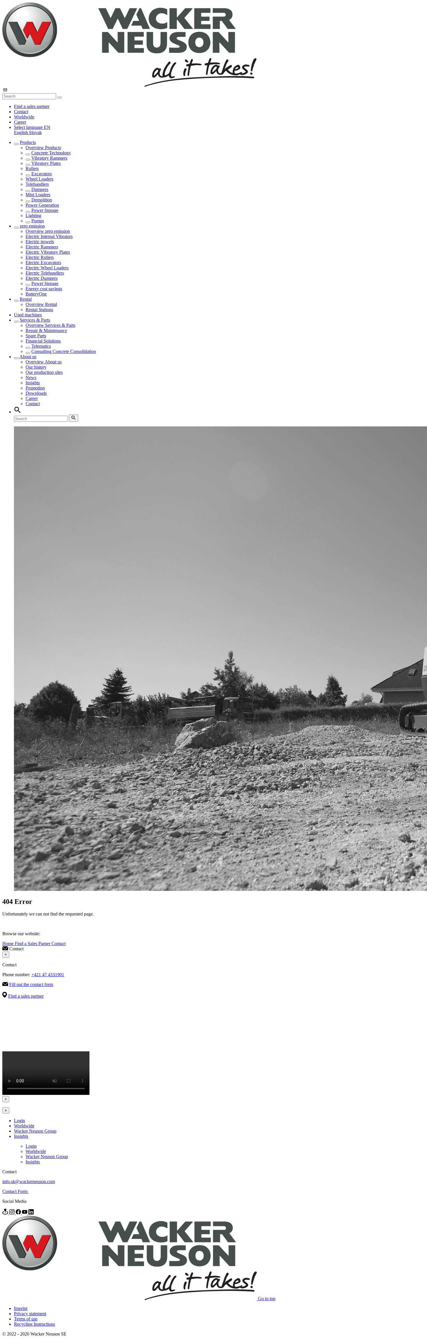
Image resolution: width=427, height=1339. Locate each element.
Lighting (33, 215)
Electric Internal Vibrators (49, 236)
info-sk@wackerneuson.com (28, 1181)
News (31, 377)
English (21, 132)
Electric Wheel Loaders (47, 267)
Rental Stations (39, 309)
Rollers (32, 168)
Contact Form (15, 1191)
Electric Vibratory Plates (48, 252)
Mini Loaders (38, 194)
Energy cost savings (44, 288)
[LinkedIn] (31, 1212)
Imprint (20, 1308)
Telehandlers (37, 184)
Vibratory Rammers (49, 158)
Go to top (266, 1298)
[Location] (5, 1212)
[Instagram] (12, 1212)
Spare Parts (36, 335)
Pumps (37, 220)
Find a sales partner (31, 106)
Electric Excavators (43, 262)
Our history (36, 367)
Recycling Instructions (34, 1324)
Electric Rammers (42, 246)
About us (27, 356)
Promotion (35, 387)
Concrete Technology (51, 152)
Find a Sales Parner (33, 943)
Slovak (35, 132)
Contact (21, 111)
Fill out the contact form (31, 984)
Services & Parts (35, 320)
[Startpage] (129, 85)
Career (20, 122)
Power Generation (42, 205)
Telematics (41, 346)
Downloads (36, 393)
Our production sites (44, 372)
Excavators (41, 173)
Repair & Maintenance (46, 330)
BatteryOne (36, 293)
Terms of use (25, 1318)
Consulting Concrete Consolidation (63, 351)
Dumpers (39, 189)
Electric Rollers (40, 257)
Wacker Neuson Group (35, 1131)
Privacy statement (30, 1313)
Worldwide (24, 116)
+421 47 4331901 (47, 974)
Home (8, 943)
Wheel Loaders (39, 178)
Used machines (28, 314)
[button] (32, 127)
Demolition (41, 199)
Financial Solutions (43, 340)
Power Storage (44, 210)
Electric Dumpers (42, 278)
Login (19, 1120)
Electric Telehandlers (45, 273)
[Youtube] (25, 1212)
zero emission (32, 226)
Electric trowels (40, 241)
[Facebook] (19, 1212)
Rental (26, 299)
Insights (33, 382)
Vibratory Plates (46, 163)
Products (28, 142)
